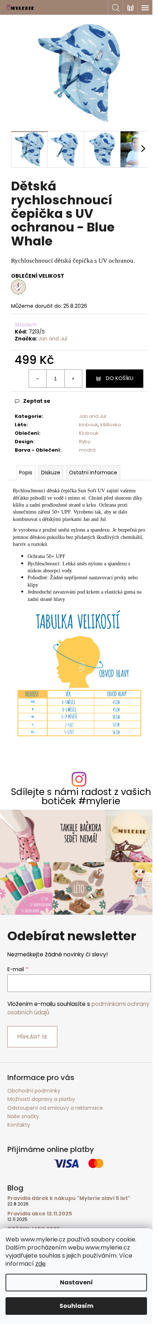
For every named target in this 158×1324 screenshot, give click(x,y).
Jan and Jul (52, 338)
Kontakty (18, 1124)
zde (40, 1263)
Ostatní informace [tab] (93, 472)
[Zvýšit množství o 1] (73, 378)
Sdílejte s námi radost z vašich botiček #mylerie (81, 796)
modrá (87, 449)
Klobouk (88, 433)
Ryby (84, 441)
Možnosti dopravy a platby (41, 1099)
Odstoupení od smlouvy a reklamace (55, 1108)
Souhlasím (76, 1306)
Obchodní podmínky (33, 1090)
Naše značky (23, 1116)
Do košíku (119, 378)
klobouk (88, 424)
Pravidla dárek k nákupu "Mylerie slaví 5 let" (68, 1198)
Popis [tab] (25, 472)
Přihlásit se (32, 1036)
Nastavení (76, 1282)
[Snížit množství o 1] (38, 378)
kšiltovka (110, 424)
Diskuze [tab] (50, 472)
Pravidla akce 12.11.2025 (39, 1214)
